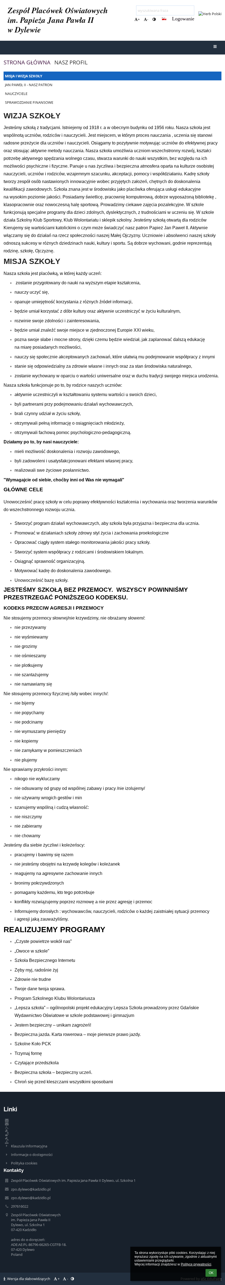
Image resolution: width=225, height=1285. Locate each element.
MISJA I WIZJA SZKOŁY (23, 75)
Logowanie (183, 18)
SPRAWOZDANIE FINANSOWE (29, 102)
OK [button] (211, 1273)
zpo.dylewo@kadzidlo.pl (30, 1189)
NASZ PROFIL (71, 62)
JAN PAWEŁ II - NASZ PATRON (28, 84)
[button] (154, 19)
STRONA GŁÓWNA (27, 62)
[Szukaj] (190, 9)
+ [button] (139, 19)
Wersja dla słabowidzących (28, 1278)
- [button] (147, 19)
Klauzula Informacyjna (29, 1146)
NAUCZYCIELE (16, 93)
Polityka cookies (24, 1163)
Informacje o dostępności (31, 1154)
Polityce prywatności (196, 1264)
